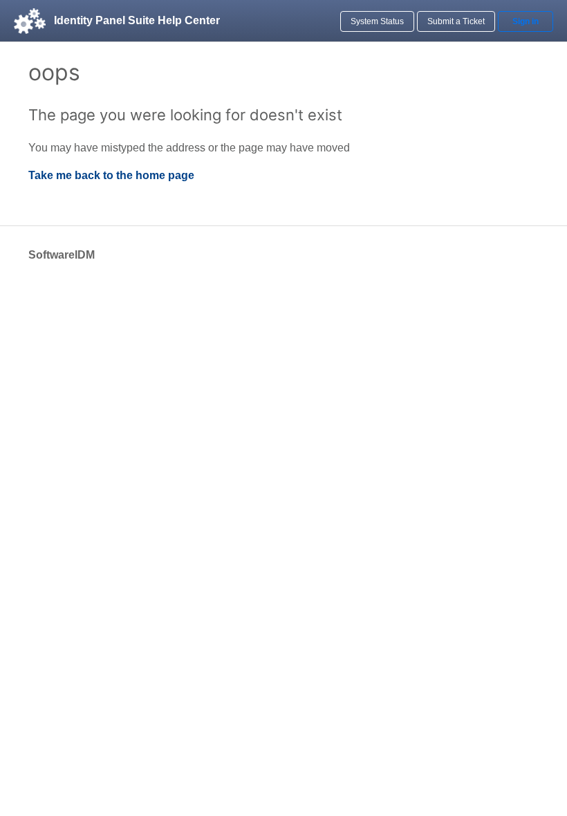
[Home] (30, 20)
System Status (377, 21)
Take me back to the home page (111, 175)
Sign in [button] (525, 21)
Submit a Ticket (456, 21)
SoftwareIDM (61, 255)
